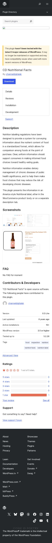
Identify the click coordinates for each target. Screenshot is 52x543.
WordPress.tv (11, 473)
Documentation (10, 464)
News (5, 441)
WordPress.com (12, 482)
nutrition (45, 342)
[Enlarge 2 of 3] (45, 217)
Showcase (32, 436)
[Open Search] (39, 4)
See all (46, 400)
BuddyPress (10, 496)
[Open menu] (47, 4)
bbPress (8, 491)
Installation (10, 105)
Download (9, 81)
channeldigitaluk (14, 74)
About (6, 436)
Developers (8, 468)
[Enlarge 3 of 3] (45, 232)
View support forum (12, 420)
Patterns (31, 450)
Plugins (30, 446)
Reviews (9, 98)
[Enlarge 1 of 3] (21, 217)
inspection (35, 342)
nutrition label (43, 348)
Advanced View (10, 355)
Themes (31, 441)
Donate (32, 468)
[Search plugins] (31, 21)
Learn (5, 459)
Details (8, 91)
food (27, 342)
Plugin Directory (10, 12)
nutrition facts (30, 348)
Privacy (6, 450)
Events (30, 464)
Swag (31, 473)
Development (12, 112)
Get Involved (33, 459)
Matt (6, 486)
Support (9, 119)
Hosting (6, 446)
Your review (8, 400)
